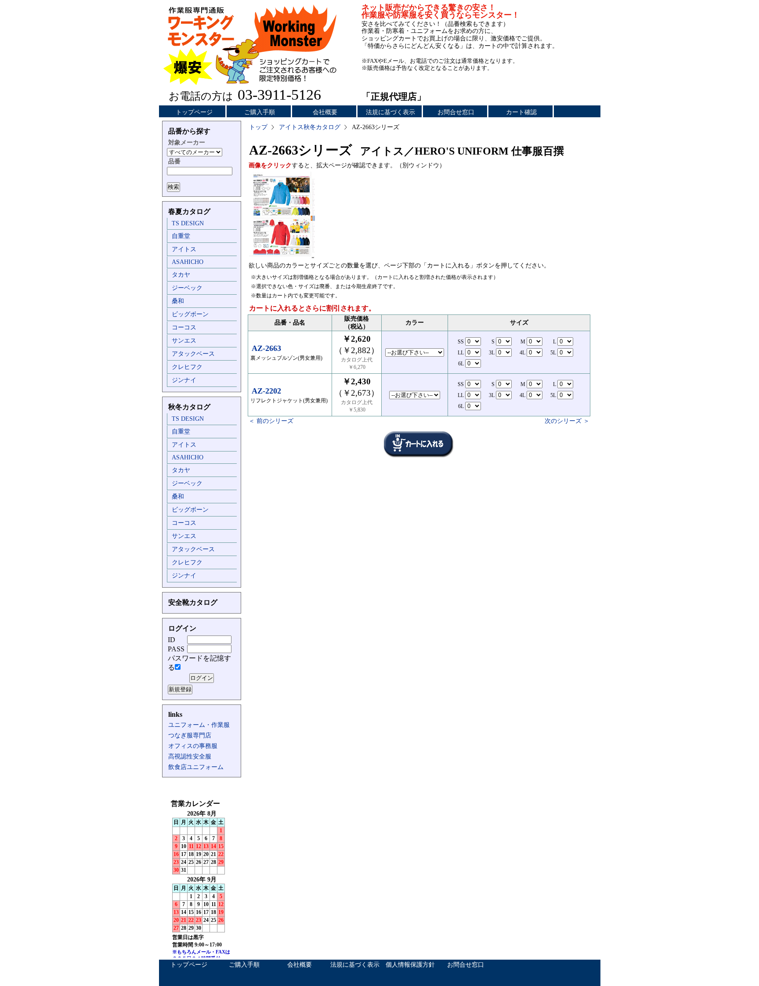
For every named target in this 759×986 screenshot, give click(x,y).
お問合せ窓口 (455, 112)
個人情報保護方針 (410, 964)
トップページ (194, 112)
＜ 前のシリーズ (271, 421)
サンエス (184, 340)
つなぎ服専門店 (189, 735)
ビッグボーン (190, 314)
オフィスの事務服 (192, 746)
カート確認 (521, 112)
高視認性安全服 (189, 756)
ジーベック (187, 288)
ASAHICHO (187, 262)
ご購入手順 (259, 112)
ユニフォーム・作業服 (199, 725)
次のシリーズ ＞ (567, 421)
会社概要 (325, 112)
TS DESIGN (188, 223)
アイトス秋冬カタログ (309, 127)
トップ (258, 127)
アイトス (184, 249)
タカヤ (181, 274)
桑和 (178, 301)
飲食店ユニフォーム (196, 767)
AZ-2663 (266, 348)
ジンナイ (184, 380)
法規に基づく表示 (390, 112)
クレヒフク (187, 367)
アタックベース (193, 353)
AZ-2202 (266, 390)
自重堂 (181, 236)
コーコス (184, 327)
